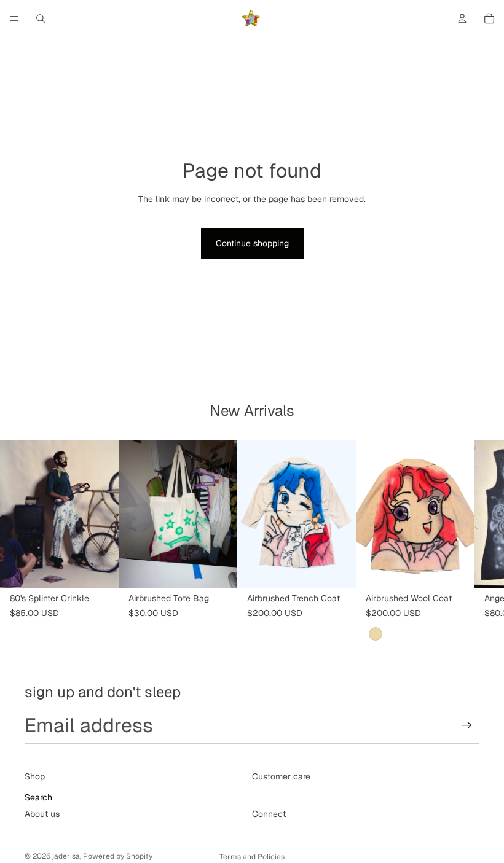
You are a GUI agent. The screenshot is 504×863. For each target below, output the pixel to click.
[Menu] (14, 18)
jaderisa (66, 856)
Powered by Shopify (117, 856)
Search (38, 797)
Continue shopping (252, 243)
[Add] (100, 569)
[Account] (462, 18)
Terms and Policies (252, 857)
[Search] (40, 18)
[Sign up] (466, 725)
